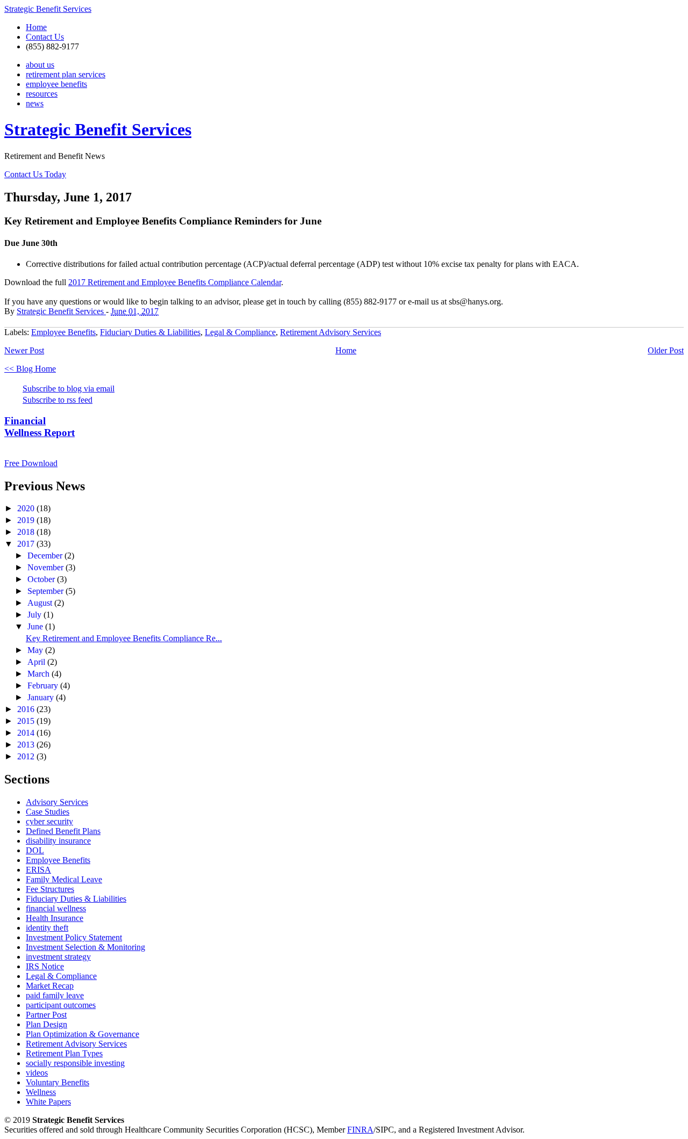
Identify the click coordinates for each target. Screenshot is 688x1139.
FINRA (360, 1129)
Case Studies (47, 811)
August (40, 602)
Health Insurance (54, 918)
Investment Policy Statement (74, 937)
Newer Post (24, 350)
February (43, 685)
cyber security (49, 821)
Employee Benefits (63, 332)
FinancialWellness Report (39, 426)
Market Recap (50, 985)
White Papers (48, 1101)
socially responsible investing (75, 1063)
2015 (27, 721)
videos (37, 1072)
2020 (27, 508)
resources (42, 93)
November (46, 567)
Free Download (31, 463)
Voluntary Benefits (57, 1082)
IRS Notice (45, 966)
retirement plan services (65, 74)
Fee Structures (50, 889)
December (45, 555)
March (39, 673)
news (35, 103)
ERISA (38, 869)
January (41, 697)
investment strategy (58, 956)
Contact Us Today (35, 174)
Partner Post (46, 1014)
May (36, 650)
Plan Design (46, 1024)
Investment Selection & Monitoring (85, 947)
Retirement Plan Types (64, 1053)
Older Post (666, 350)
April (37, 661)
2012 (27, 756)
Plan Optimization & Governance (82, 1034)
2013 (27, 744)
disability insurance (58, 840)
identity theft (47, 927)
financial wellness (56, 908)
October (42, 579)
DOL (35, 850)
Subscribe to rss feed (57, 399)
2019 (27, 520)
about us (40, 64)
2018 (27, 531)
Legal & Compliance (240, 332)
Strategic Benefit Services (47, 8)
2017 (27, 543)
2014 (27, 732)
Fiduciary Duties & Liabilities (150, 332)
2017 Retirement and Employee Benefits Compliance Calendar (174, 282)
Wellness (41, 1092)
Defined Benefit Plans (63, 831)
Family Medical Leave (64, 879)
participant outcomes (61, 1005)
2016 (27, 709)
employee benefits (56, 84)
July (35, 614)
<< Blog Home (30, 368)
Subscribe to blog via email (68, 388)
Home (36, 27)
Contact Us (45, 36)
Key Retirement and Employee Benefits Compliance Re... (124, 638)
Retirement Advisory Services (330, 332)
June (36, 626)
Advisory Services (57, 802)
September (46, 591)
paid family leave (55, 995)
